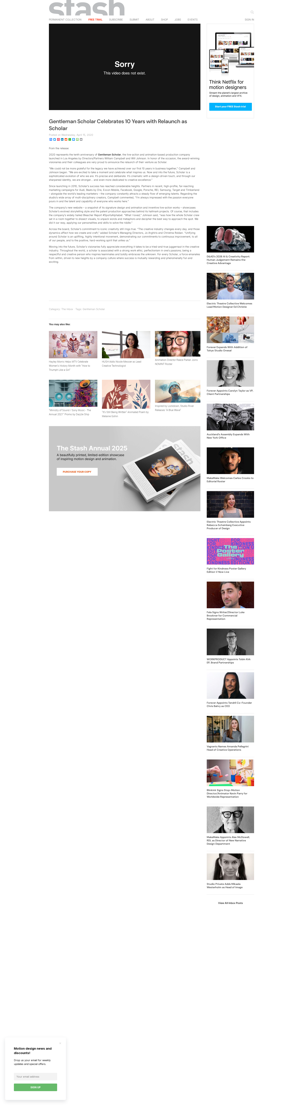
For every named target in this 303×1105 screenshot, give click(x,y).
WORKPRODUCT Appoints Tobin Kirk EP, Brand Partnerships (229, 661)
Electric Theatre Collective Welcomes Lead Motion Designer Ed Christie (229, 305)
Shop (164, 19)
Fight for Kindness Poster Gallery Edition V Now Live (226, 570)
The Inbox (67, 309)
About (150, 19)
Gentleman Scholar (109, 154)
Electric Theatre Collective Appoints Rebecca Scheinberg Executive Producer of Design (229, 525)
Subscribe (116, 19)
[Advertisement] (230, 174)
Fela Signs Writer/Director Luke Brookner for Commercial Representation (225, 616)
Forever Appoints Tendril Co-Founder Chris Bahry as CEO (229, 704)
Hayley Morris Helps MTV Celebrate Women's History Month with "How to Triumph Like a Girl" (69, 366)
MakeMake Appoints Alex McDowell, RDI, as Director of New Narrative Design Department (228, 840)
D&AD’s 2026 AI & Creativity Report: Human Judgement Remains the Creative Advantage (228, 260)
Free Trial (95, 19)
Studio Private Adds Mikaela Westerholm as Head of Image (225, 885)
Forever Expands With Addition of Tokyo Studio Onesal (227, 349)
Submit (134, 19)
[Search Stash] (251, 12)
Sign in (249, 19)
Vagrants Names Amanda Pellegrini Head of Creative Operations (228, 748)
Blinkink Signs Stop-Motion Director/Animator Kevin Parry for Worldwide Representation (227, 793)
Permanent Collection (65, 19)
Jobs (178, 19)
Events (193, 19)
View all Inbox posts (230, 903)
